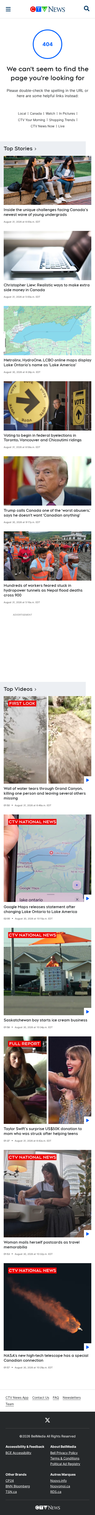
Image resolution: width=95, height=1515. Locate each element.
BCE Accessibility (18, 1453)
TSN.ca (11, 1492)
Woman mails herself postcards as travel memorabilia (42, 1244)
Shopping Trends (62, 120)
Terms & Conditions (64, 1458)
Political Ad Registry (65, 1464)
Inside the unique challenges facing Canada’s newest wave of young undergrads (46, 212)
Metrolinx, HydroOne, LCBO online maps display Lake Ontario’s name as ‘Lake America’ (47, 362)
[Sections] (8, 9)
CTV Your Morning (31, 120)
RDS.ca (55, 1492)
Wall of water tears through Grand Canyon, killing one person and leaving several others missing (45, 793)
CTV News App (17, 1397)
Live (61, 126)
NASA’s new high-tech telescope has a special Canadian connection (46, 1358)
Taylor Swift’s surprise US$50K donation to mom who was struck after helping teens (43, 1131)
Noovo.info (58, 1481)
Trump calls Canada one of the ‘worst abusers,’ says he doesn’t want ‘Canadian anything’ (47, 513)
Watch (50, 113)
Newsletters (72, 1397)
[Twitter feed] (47, 1420)
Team (10, 1404)
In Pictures (67, 113)
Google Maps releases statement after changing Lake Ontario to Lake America (40, 909)
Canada (36, 113)
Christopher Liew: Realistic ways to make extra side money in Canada (47, 287)
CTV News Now (42, 126)
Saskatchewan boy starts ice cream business (45, 1020)
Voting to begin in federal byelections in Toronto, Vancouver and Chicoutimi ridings (43, 437)
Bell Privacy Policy (64, 1453)
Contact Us (40, 1397)
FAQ (56, 1397)
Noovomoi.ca (60, 1486)
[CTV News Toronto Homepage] (47, 9)
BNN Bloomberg (18, 1486)
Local (22, 113)
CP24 (10, 1481)
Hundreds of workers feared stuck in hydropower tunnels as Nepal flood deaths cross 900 (43, 590)
